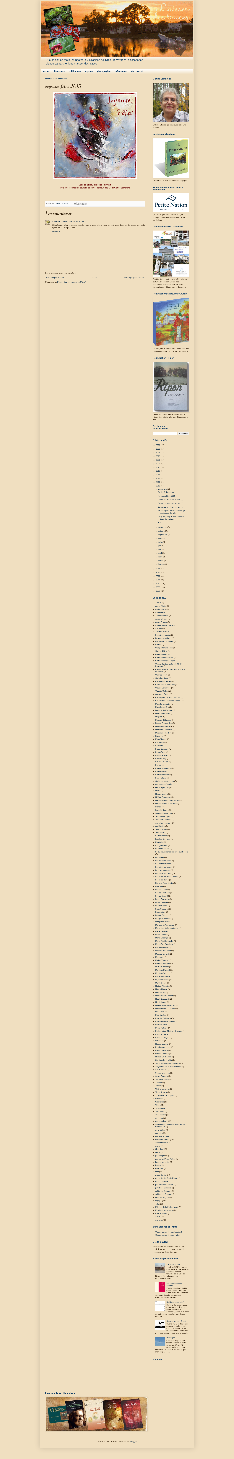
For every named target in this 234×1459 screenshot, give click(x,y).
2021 (158, 464)
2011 (158, 580)
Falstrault (159, 746)
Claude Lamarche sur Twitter (167, 1235)
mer (157, 1172)
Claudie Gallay (161, 691)
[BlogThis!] (78, 203)
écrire (157, 1217)
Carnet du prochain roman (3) (170, 500)
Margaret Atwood (162, 918)
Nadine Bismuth (162, 986)
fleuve (157, 1152)
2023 (158, 456)
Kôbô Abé (159, 842)
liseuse (158, 1165)
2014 (158, 569)
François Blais (161, 771)
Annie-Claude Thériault (165, 625)
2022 (158, 460)
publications (75, 71)
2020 (158, 467)
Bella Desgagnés (162, 635)
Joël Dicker (160, 826)
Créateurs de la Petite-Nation (167, 701)
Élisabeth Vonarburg (164, 1210)
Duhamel (159, 736)
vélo (157, 1204)
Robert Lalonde (162, 1053)
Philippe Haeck (161, 1034)
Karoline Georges (162, 839)
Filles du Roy (160, 758)
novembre (162, 527)
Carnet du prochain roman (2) (170, 503)
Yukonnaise (160, 1108)
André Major (160, 609)
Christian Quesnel (163, 681)
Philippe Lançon (162, 1037)
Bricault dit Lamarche (164, 641)
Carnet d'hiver (161, 651)
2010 (158, 583)
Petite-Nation (160, 1028)
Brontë (158, 644)
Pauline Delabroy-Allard (165, 1021)
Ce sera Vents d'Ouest (176, 1321)
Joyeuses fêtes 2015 (166, 496)
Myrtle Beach (161, 983)
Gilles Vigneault (162, 787)
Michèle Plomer (162, 967)
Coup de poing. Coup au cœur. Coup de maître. (171, 518)
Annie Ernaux (161, 622)
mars (160, 557)
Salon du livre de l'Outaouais (167, 1063)
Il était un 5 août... (174, 1264)
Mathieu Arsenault (163, 951)
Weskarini (159, 1102)
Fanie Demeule (161, 749)
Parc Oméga (160, 1015)
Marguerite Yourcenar (164, 925)
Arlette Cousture (162, 632)
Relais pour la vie (162, 1047)
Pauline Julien (161, 1025)
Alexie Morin (160, 606)
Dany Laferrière (162, 707)
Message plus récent (55, 277)
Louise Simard (161, 896)
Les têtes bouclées (163, 873)
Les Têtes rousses (163, 864)
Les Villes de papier (163, 867)
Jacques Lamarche (163, 813)
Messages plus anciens (134, 277)
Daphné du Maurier (163, 710)
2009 (158, 587)
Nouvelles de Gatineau (165, 1008)
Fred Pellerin (160, 778)
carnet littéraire (161, 1143)
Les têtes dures (162, 880)
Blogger (133, 1441)
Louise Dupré (161, 889)
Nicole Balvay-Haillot (164, 996)
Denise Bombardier (163, 723)
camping (159, 1133)
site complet (137, 71)
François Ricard (162, 775)
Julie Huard (160, 832)
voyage (158, 1201)
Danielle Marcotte (162, 704)
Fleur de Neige (161, 762)
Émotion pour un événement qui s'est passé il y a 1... (171, 512)
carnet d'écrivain (162, 1136)
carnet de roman (162, 1139)
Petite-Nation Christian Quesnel (168, 1031)
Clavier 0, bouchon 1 (166, 492)
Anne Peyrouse (161, 616)
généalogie (121, 71)
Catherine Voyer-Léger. (165, 661)
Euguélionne (160, 739)
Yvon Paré (159, 1111)
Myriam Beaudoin (162, 976)
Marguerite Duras (162, 922)
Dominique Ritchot (163, 733)
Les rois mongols (162, 870)
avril (160, 553)
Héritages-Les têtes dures (166, 803)
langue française (162, 1162)
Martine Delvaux (162, 947)
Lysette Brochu (161, 915)
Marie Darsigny (161, 931)
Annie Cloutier (161, 619)
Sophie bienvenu (162, 1073)
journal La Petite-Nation (165, 1159)
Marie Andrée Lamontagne (166, 928)
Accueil (46, 71)
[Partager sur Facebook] (83, 203)
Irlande (158, 807)
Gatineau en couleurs (164, 781)
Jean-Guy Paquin (162, 816)
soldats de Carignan (164, 1194)
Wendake (159, 1099)
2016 (158, 482)
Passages (170, 1338)
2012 (158, 576)
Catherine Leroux (162, 654)
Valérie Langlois (162, 1089)
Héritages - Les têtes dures (167, 800)
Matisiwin (159, 957)
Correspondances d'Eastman (167, 697)
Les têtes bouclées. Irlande (166, 877)
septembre (163, 535)
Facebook (159, 742)
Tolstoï (158, 1086)
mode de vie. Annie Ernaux (166, 1178)
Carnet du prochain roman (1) (170, 507)
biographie (59, 71)
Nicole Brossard (162, 999)
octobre (161, 531)
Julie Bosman (161, 829)
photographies (104, 71)
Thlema (158, 1083)
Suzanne (56, 221)
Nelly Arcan (160, 992)
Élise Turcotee (161, 1213)
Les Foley (159, 857)
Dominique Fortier (163, 726)
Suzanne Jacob (162, 1079)
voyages (89, 71)
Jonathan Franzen (163, 823)
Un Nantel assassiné (175, 1302)
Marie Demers (161, 934)
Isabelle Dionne (162, 810)
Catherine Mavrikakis (164, 657)
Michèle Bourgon (162, 963)
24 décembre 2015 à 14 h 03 (73, 221)
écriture (158, 1220)
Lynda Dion (160, 912)
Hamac (158, 791)
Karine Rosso (161, 836)
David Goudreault (162, 713)
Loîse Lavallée (161, 902)
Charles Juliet (161, 675)
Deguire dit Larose (163, 720)
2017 (158, 478)
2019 (158, 471)
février (161, 560)
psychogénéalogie (163, 1188)
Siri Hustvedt (160, 1070)
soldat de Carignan (163, 1191)
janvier (161, 564)
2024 (158, 452)
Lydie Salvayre (161, 909)
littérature (159, 1168)
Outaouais (159, 1012)
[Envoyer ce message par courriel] (75, 203)
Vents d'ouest (161, 1092)
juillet (160, 542)
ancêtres (159, 1118)
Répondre (56, 231)
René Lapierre (161, 1050)
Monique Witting (162, 973)
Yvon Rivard (160, 1115)
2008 (158, 591)
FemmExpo (160, 752)
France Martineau (163, 768)
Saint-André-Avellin (163, 1060)
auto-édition (160, 1130)
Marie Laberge (161, 938)
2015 (158, 486)
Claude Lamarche (163, 688)
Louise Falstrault (162, 893)
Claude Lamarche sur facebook (168, 1232)
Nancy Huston (161, 989)
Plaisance (159, 1041)
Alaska (158, 603)
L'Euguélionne (161, 845)
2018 (158, 475)
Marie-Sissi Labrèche (164, 941)
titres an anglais (162, 1197)
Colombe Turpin (162, 694)
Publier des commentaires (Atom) (71, 282)
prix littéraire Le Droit (164, 1184)
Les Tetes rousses (163, 860)
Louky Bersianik (162, 899)
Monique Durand (162, 970)
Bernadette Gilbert (163, 638)
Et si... (160, 522)
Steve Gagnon (161, 1076)
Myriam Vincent (162, 979)
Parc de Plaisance (163, 1018)
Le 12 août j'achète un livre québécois (171, 852)
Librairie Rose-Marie (164, 883)
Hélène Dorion (161, 794)
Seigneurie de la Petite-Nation (168, 1066)
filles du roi (160, 1149)
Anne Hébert (160, 612)
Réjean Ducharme (163, 1057)
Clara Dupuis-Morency (165, 684)
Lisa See (159, 886)
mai (160, 549)
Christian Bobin (161, 678)
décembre (162, 489)
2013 (158, 572)
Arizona (158, 628)
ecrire (157, 1146)
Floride (158, 765)
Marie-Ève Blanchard (164, 944)
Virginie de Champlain (164, 1095)
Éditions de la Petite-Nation (166, 1207)
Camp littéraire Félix (164, 648)
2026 (158, 445)
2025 (158, 449)
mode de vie (160, 1175)
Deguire (158, 717)
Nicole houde (161, 1002)
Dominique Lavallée (163, 729)
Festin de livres (161, 755)
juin (160, 546)
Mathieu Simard (162, 954)
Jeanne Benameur (163, 820)
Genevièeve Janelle (163, 784)
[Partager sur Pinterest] (85, 203)
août (160, 538)
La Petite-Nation (162, 848)
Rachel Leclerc (161, 1044)
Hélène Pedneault (163, 797)
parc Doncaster (161, 1181)
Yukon (158, 1105)
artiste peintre (161, 1121)
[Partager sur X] (80, 203)
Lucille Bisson (161, 906)
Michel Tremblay (162, 960)
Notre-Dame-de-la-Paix (165, 1005)
